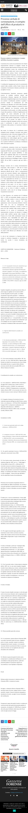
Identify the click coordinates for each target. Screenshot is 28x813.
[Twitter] (5, 33)
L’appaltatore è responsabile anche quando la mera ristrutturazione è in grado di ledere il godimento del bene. (21, 732)
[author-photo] (14, 745)
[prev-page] (13, 773)
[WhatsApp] (13, 33)
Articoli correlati (7, 753)
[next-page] (15, 773)
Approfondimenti (7, 13)
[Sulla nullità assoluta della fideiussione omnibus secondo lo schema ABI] (23, 759)
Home (2, 13)
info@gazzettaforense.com (17, 792)
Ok (14, 810)
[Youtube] (17, 795)
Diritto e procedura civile (5, 761)
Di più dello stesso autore (18, 753)
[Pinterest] (9, 33)
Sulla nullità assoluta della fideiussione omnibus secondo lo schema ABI (22, 764)
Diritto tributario (13, 16)
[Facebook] (2, 33)
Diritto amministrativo (14, 761)
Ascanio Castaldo (5, 29)
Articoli (20, 761)
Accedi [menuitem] (2, 1)
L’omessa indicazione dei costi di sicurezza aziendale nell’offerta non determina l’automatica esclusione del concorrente (7, 734)
